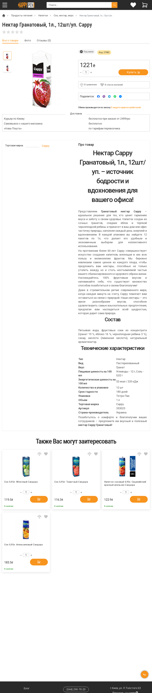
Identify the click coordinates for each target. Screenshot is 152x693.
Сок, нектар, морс (64, 15)
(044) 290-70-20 (76, 689)
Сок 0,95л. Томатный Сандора (71, 481)
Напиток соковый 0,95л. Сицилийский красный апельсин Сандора (125, 483)
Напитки (43, 15)
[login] (133, 5)
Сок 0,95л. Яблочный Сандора (21, 481)
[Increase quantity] (91, 72)
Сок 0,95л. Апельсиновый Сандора (23, 544)
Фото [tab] (27, 40)
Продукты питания (21, 15)
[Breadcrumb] (3, 15)
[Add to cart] (39, 499)
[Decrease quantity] (80, 72)
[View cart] (145, 5)
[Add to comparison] (39, 454)
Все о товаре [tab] (10, 40)
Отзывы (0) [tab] (44, 40)
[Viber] (104, 96)
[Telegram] (109, 96)
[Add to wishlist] (46, 454)
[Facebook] (98, 96)
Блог (26, 688)
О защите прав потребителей (126, 107)
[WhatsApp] (115, 96)
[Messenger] (120, 96)
